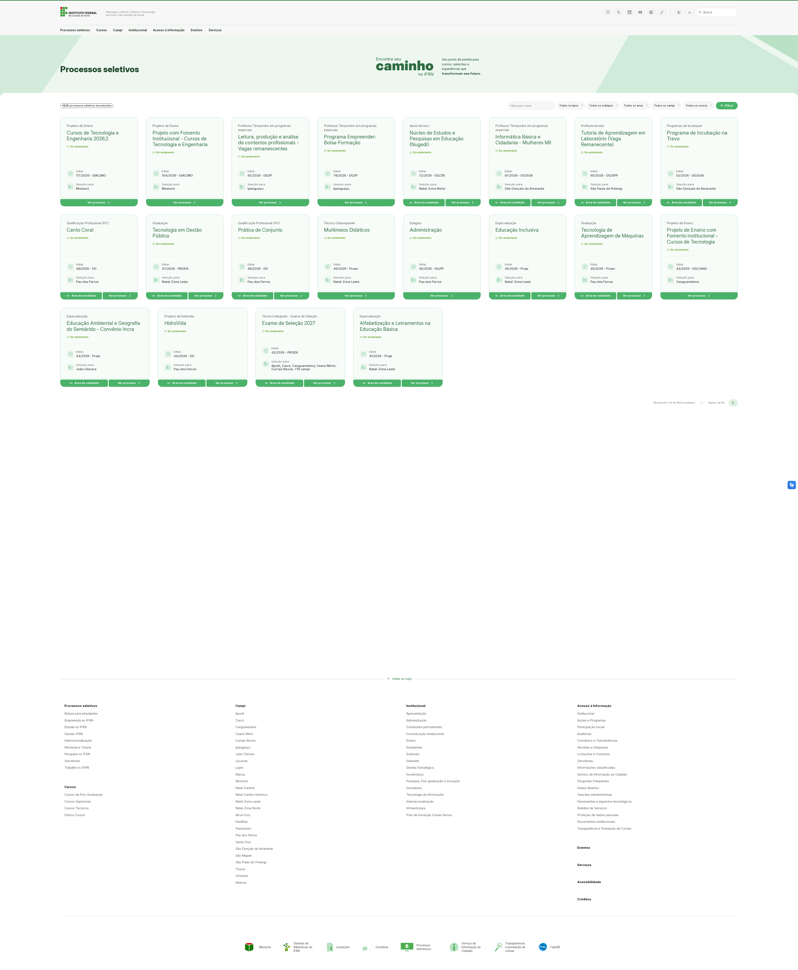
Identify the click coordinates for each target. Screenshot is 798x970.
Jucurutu (241, 761)
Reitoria (240, 883)
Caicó (239, 720)
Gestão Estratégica (420, 768)
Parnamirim (243, 828)
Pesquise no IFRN (77, 754)
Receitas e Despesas (592, 747)
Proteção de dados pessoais (598, 815)
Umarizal (241, 876)
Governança (415, 774)
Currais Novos (245, 740)
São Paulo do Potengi (250, 862)
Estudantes (414, 747)
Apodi (239, 713)
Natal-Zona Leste (248, 801)
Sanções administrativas (594, 795)
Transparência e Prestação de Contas (604, 828)
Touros (240, 869)
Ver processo (98, 203)
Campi (117, 30)
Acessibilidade (589, 882)
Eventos (196, 30)
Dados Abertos (588, 788)
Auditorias (584, 734)
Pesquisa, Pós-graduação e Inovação (433, 781)
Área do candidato (424, 203)
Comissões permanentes (424, 727)
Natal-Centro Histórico (251, 795)
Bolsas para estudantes (81, 713)
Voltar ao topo (402, 679)
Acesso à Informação (169, 30)
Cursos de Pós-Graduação (83, 795)
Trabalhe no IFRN (76, 768)
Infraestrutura (415, 808)
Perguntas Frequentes (593, 781)
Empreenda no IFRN (78, 720)
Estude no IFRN (75, 727)
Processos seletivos (75, 30)
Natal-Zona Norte (247, 808)
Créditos (584, 899)
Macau (240, 774)
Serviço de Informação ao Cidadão (602, 774)
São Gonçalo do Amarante (254, 849)
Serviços (215, 30)
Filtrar (726, 106)
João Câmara (244, 754)
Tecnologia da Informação (425, 795)
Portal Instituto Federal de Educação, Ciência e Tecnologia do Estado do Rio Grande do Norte (79, 11)
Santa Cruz (243, 842)
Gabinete (412, 761)
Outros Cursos (74, 815)
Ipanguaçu (242, 747)
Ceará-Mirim (244, 734)
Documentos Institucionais (596, 822)
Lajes (239, 768)
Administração (416, 720)
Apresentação (416, 713)
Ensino (411, 740)
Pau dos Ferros (246, 835)
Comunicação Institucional (425, 734)
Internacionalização (78, 740)
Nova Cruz (242, 815)
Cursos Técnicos (76, 808)
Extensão (413, 754)
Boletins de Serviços (592, 808)
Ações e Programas (591, 720)
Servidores (72, 761)
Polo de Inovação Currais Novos (429, 815)
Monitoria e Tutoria (77, 747)
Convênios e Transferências (597, 740)
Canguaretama (245, 727)
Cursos (101, 30)
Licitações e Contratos (593, 754)
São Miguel (243, 855)
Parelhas (241, 822)
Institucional (138, 30)
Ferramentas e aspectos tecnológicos (604, 801)
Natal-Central (244, 788)
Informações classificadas (596, 768)
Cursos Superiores (77, 801)
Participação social (590, 727)
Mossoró (241, 781)
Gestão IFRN (73, 734)
